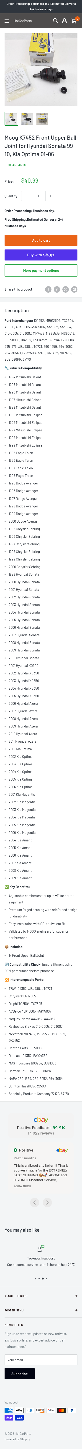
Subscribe (19, 1373)
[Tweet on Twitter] (65, 289)
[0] (74, 20)
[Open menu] (7, 21)
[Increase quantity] (50, 196)
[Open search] (55, 20)
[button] (22, 1185)
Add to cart (41, 240)
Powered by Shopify (17, 1439)
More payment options (41, 270)
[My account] (64, 20)
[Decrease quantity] (26, 196)
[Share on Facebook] (48, 289)
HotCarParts (15, 165)
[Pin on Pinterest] (57, 289)
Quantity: (11, 196)
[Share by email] (74, 289)
